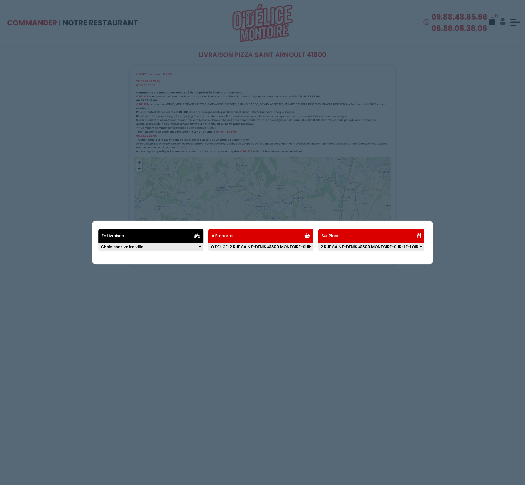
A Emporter (223, 235)
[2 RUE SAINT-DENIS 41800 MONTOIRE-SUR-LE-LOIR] (371, 249)
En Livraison (113, 235)
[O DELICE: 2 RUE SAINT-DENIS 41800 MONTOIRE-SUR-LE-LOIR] (260, 249)
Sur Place (331, 235)
